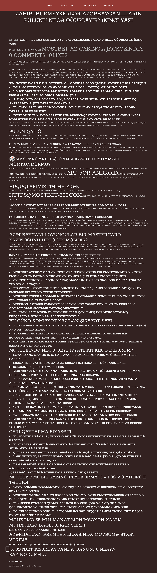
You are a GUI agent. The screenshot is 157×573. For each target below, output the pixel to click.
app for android (92, 173)
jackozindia (124, 49)
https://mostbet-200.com (45, 195)
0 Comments (27, 55)
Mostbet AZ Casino (71, 49)
